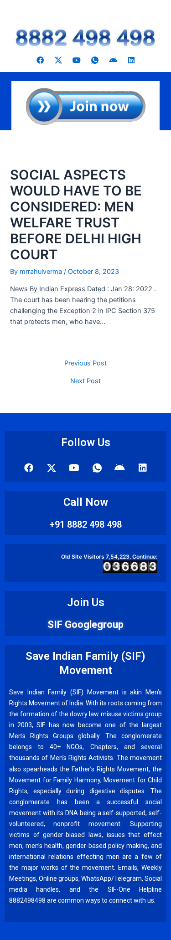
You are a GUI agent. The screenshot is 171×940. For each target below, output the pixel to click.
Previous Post (85, 363)
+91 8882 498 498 (86, 524)
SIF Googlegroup (85, 624)
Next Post (85, 381)
